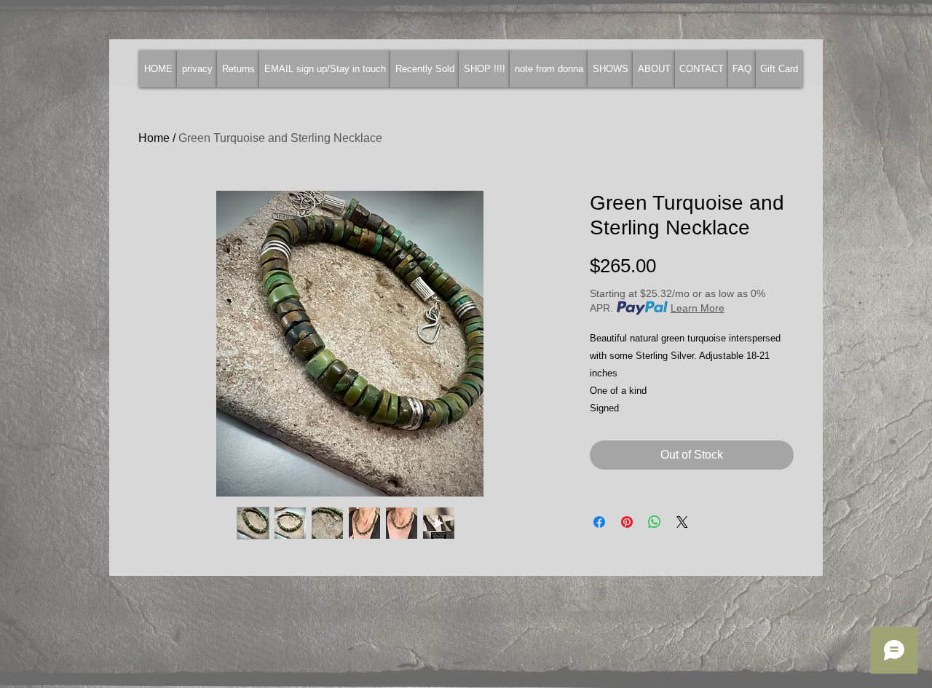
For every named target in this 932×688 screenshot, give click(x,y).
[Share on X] (682, 522)
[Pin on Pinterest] (627, 522)
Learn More (697, 308)
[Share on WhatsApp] (654, 522)
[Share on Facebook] (599, 522)
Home (154, 138)
